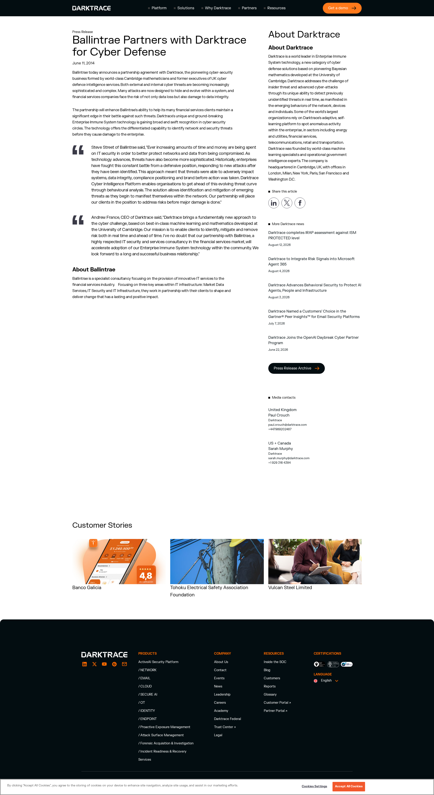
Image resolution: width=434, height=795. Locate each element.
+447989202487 (280, 429)
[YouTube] (104, 664)
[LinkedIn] (84, 664)
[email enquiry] (124, 664)
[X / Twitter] (94, 664)
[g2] (114, 664)
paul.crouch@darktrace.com (287, 425)
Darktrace (275, 420)
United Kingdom (282, 410)
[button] (157, 8)
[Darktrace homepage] (91, 8)
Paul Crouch (279, 415)
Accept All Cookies (349, 786)
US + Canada (279, 443)
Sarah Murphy (280, 449)
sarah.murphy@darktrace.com (288, 458)
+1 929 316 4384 (279, 463)
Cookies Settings (314, 786)
